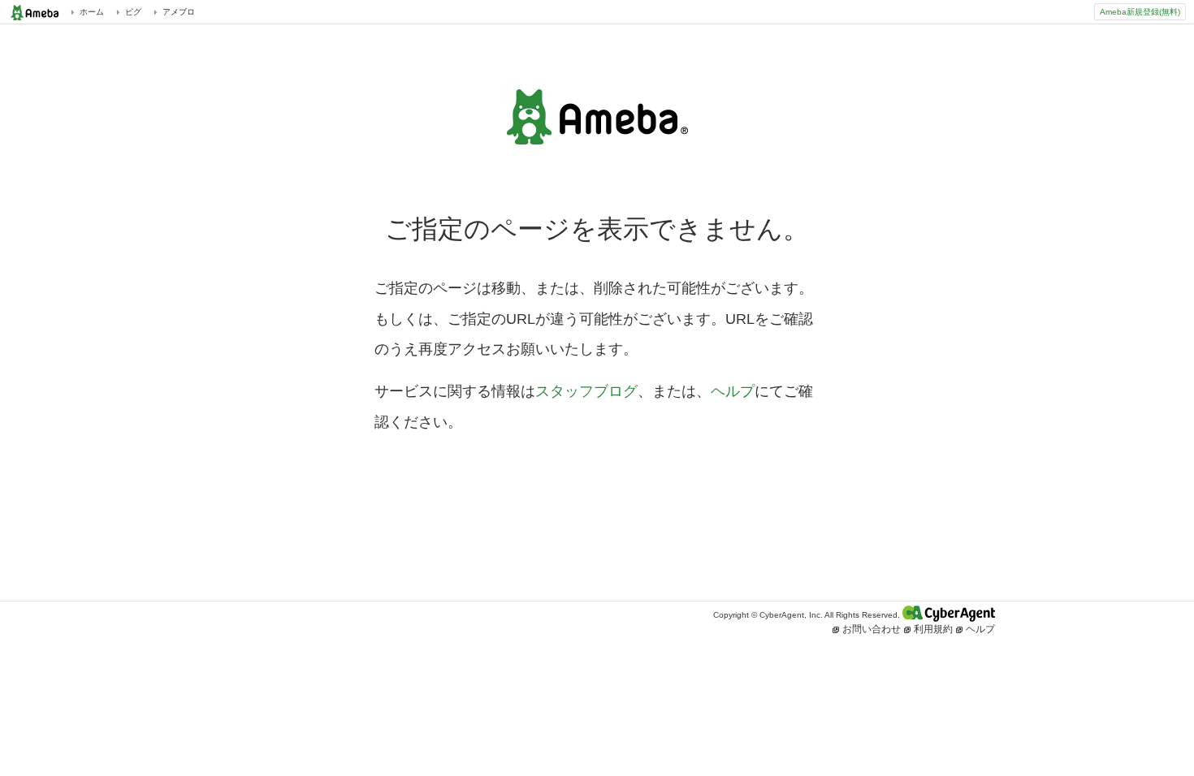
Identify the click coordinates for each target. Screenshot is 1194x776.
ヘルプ (733, 391)
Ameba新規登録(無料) (1140, 11)
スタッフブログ (586, 391)
